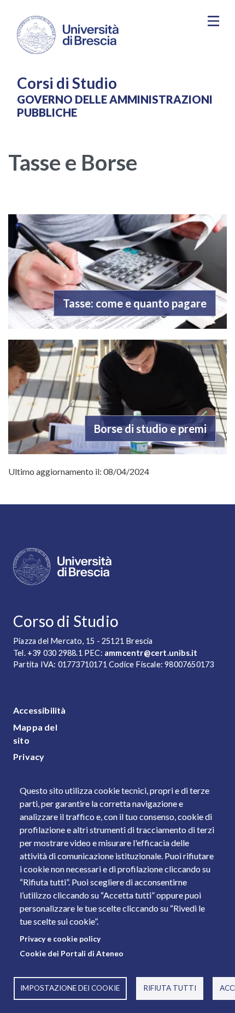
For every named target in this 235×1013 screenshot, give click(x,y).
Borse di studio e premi (150, 428)
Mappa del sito (35, 733)
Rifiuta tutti (169, 988)
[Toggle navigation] (213, 21)
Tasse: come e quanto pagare (135, 303)
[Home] (101, 35)
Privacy (28, 756)
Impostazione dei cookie (70, 988)
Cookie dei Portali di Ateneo (72, 953)
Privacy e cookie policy (60, 938)
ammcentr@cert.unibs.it (150, 653)
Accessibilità (39, 710)
